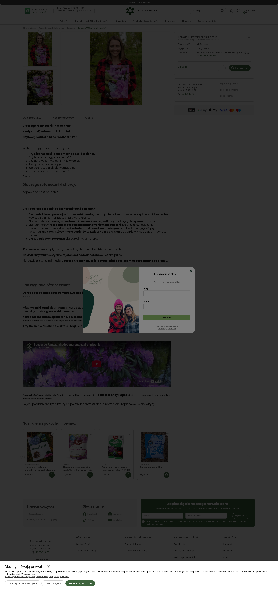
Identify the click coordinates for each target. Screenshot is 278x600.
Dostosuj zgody (53, 583)
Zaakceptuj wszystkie (80, 583)
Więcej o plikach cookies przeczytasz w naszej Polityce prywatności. (37, 576)
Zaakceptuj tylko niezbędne (22, 583)
